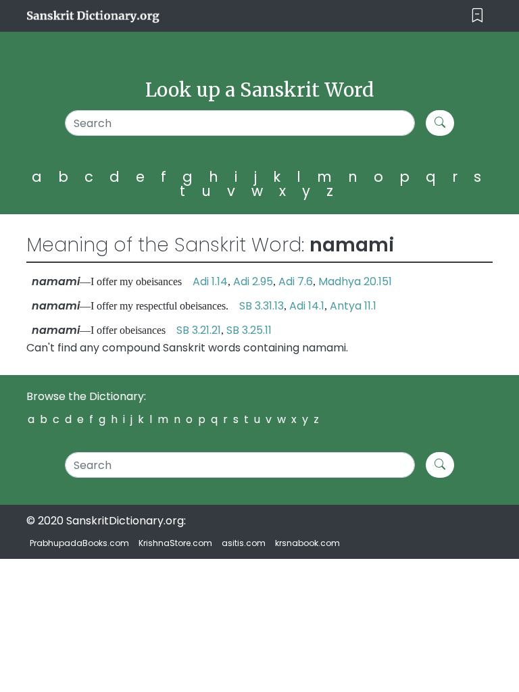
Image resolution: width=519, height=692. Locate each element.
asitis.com (244, 543)
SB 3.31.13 (261, 306)
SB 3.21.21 (198, 330)
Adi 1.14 (210, 281)
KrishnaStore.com (175, 543)
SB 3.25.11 (249, 330)
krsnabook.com (307, 543)
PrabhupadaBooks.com (79, 543)
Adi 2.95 (253, 281)
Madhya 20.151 (355, 281)
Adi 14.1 (306, 306)
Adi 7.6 (295, 281)
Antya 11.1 (353, 306)
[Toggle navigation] (477, 16)
